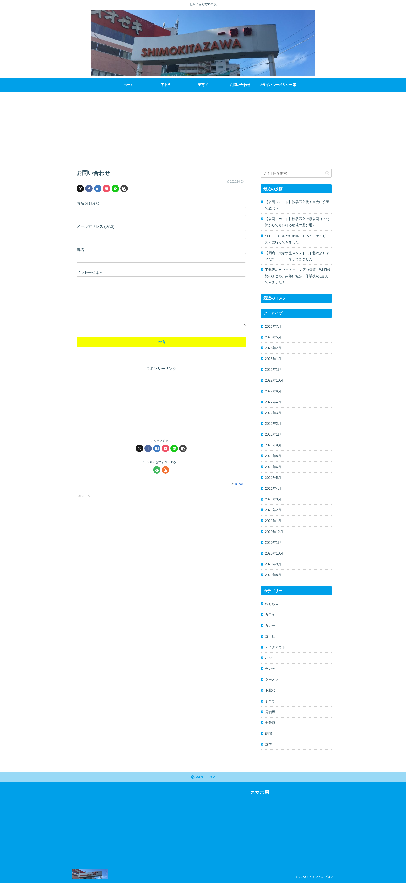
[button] (124, 188)
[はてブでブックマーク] (98, 188)
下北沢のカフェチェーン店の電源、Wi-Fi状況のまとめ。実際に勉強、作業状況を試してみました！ (298, 276)
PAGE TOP (204, 777)
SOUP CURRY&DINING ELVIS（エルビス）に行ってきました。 (295, 239)
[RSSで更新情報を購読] (165, 470)
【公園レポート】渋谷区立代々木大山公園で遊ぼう (297, 205)
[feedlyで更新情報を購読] (156, 470)
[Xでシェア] (80, 188)
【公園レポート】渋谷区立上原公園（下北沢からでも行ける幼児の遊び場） (297, 222)
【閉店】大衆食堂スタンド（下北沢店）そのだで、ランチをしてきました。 (297, 256)
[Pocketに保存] (106, 188)
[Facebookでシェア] (89, 188)
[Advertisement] (203, 126)
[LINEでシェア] (115, 188)
